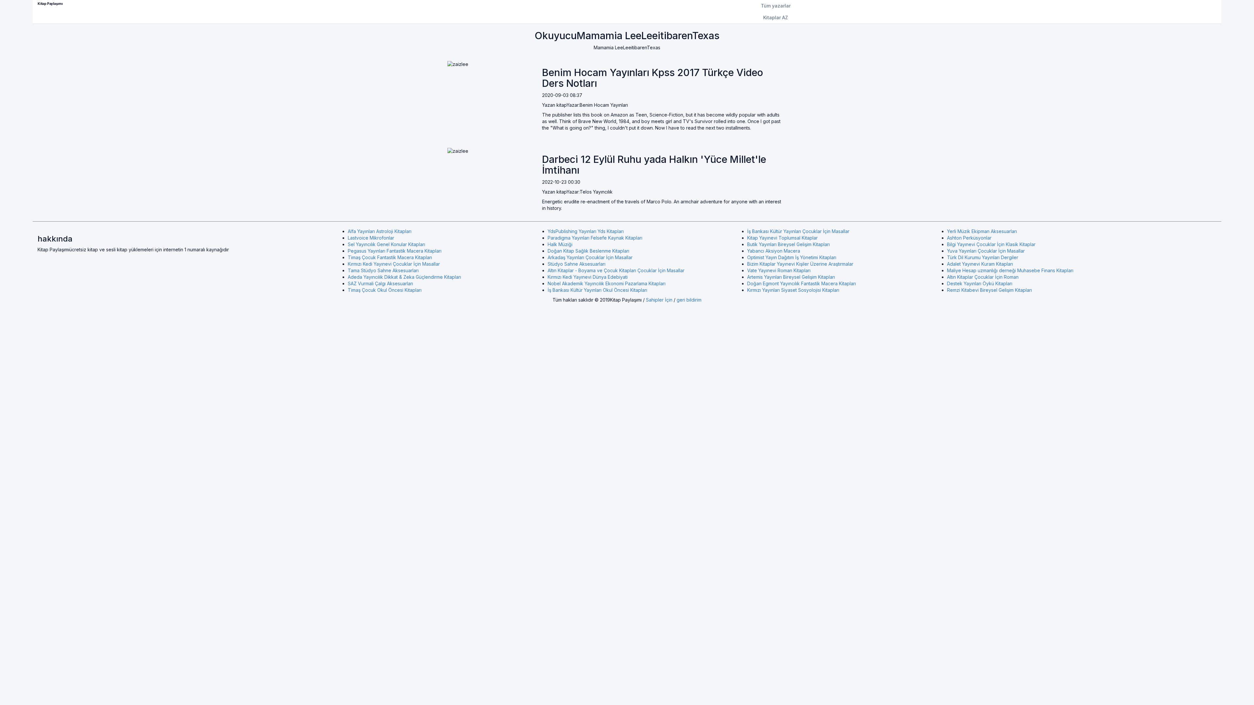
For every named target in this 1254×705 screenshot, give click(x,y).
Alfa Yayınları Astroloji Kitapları (379, 231)
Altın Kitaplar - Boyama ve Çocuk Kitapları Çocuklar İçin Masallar (616, 270)
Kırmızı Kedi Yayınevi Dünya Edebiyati (588, 277)
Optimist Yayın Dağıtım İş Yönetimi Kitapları (791, 257)
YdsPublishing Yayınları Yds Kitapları (586, 231)
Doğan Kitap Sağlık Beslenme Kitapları (588, 251)
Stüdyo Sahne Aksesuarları (576, 264)
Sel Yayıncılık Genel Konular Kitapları (386, 244)
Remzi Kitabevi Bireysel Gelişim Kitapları (989, 290)
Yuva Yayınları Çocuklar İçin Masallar (986, 251)
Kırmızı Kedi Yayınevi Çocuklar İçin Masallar (394, 264)
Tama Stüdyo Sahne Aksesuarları (383, 270)
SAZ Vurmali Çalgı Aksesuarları (380, 283)
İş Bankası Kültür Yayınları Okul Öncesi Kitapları (597, 290)
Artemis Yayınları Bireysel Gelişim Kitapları (791, 277)
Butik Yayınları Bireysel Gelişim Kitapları (788, 244)
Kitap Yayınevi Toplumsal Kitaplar (782, 238)
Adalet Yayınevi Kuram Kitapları (980, 264)
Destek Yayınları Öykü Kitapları (979, 283)
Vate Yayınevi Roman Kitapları (779, 270)
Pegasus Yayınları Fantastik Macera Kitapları (395, 251)
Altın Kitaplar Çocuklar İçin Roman (983, 277)
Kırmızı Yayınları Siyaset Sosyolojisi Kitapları (793, 290)
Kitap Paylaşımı (50, 4)
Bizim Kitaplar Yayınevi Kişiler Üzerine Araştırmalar (800, 264)
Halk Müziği (560, 244)
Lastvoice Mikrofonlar (371, 238)
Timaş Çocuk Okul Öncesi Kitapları (385, 290)
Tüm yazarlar (776, 5)
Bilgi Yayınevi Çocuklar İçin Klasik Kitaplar (991, 244)
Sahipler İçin (659, 300)
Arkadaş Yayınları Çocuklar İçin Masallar (590, 257)
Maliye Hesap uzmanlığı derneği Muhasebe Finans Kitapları (1010, 270)
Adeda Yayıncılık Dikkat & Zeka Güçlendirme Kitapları (404, 277)
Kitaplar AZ (775, 17)
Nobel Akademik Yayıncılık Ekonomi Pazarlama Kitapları (607, 283)
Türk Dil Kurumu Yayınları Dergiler (982, 257)
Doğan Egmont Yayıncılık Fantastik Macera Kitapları (801, 283)
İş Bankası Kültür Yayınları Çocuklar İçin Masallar (798, 231)
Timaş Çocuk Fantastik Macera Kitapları (390, 257)
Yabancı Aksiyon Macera (773, 251)
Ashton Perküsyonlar (969, 238)
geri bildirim (689, 300)
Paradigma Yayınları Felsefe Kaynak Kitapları (595, 238)
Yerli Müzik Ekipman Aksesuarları (982, 231)
